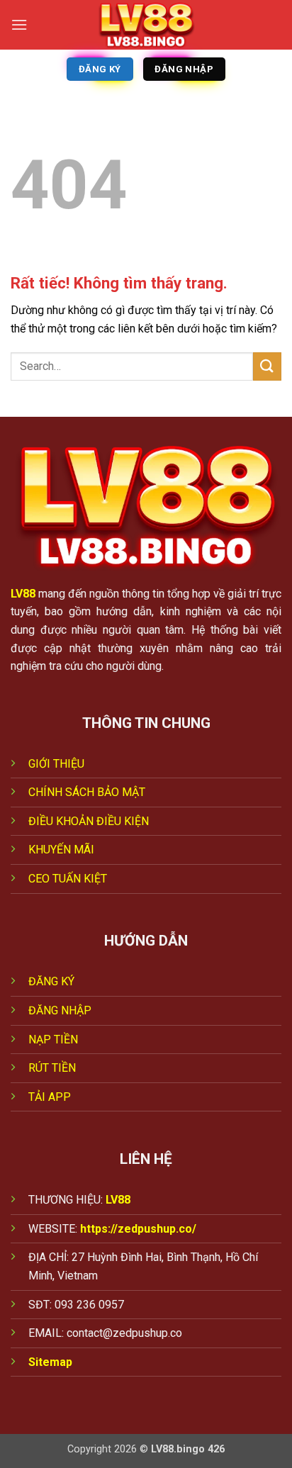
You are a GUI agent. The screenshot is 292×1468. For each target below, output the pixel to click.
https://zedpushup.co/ (138, 1229)
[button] (19, 24)
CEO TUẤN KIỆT (67, 878)
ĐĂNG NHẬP (59, 1010)
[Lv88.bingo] (146, 25)
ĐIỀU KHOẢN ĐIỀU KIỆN (88, 821)
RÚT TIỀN (52, 1068)
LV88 (23, 593)
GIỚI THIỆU (56, 764)
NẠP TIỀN (53, 1039)
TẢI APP (49, 1097)
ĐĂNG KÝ (51, 981)
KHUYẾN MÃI (61, 849)
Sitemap (50, 1362)
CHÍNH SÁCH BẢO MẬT (86, 792)
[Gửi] (267, 366)
